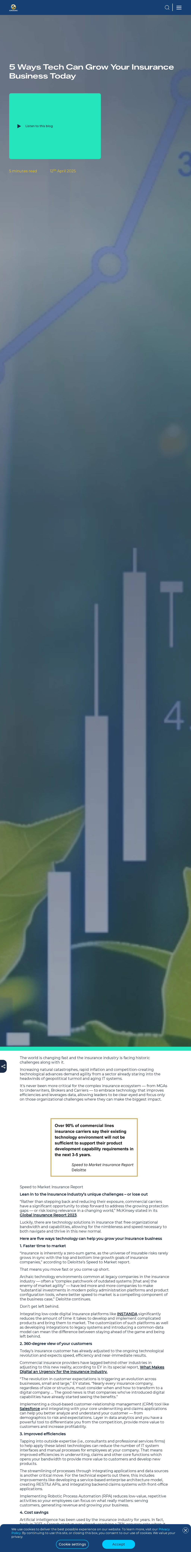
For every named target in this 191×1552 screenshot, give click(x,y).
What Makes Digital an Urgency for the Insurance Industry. (92, 1369)
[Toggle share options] (3, 1068)
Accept (118, 1544)
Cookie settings (72, 1544)
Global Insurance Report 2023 (48, 1215)
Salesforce (30, 1408)
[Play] (19, 126)
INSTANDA (127, 1314)
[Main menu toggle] (178, 7)
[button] (167, 7)
